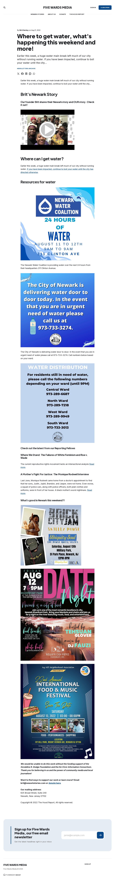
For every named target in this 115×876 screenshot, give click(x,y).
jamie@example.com (74, 835)
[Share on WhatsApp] (34, 74)
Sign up (88, 864)
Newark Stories (37, 14)
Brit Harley (24, 30)
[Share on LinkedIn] (26, 74)
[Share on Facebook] (22, 74)
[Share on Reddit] (30, 74)
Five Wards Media (57, 7)
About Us (52, 14)
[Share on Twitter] (18, 74)
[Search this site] (4, 7)
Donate (62, 14)
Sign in (93, 7)
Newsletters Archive (26, 68)
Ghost (18, 875)
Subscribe (105, 7)
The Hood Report (76, 14)
